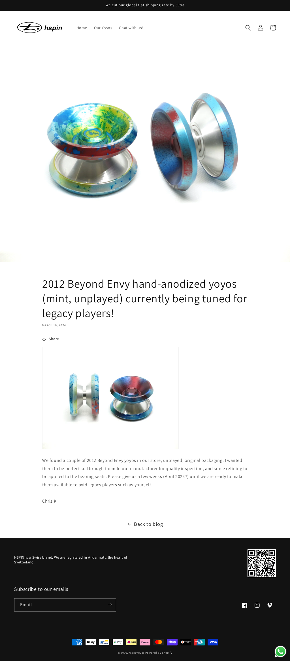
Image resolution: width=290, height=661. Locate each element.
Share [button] (54, 338)
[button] (248, 27)
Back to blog (148, 524)
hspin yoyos (136, 652)
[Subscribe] (109, 605)
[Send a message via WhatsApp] (280, 651)
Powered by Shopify (158, 652)
